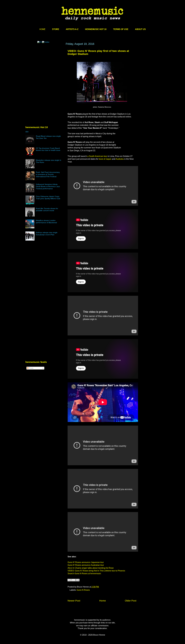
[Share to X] (73, 580)
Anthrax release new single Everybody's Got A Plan (46, 233)
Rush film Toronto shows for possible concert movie (47, 209)
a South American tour (97, 156)
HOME (42, 29)
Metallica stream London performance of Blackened (46, 221)
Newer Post (74, 600)
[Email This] (68, 580)
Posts (30, 368)
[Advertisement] (44, 66)
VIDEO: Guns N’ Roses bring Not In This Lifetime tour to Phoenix (96, 571)
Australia (120, 159)
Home (102, 600)
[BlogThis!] (71, 580)
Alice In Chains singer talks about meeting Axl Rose (91, 568)
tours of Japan (105, 159)
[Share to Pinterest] (78, 580)
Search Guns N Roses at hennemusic (84, 573)
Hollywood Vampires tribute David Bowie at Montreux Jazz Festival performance (48, 186)
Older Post (130, 600)
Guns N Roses (83, 590)
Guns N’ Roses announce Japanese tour (86, 562)
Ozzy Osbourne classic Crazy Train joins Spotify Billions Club (48, 197)
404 (26, 132)
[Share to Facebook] (76, 580)
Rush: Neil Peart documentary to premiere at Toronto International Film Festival (48, 174)
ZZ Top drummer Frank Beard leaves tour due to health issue (48, 149)
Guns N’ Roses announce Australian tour (86, 565)
